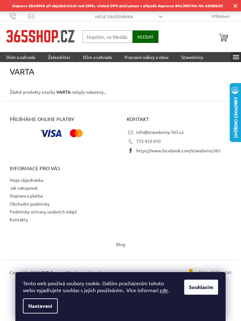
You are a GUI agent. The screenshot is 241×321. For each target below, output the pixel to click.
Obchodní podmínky (30, 204)
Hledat (145, 36)
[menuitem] (20, 57)
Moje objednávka (114, 16)
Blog (120, 244)
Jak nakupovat (24, 188)
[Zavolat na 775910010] (19, 15)
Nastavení (40, 306)
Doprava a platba (26, 195)
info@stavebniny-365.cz (160, 132)
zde (164, 290)
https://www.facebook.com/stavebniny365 (178, 150)
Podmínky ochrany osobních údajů (43, 211)
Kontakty (19, 219)
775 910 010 (148, 141)
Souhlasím (201, 287)
